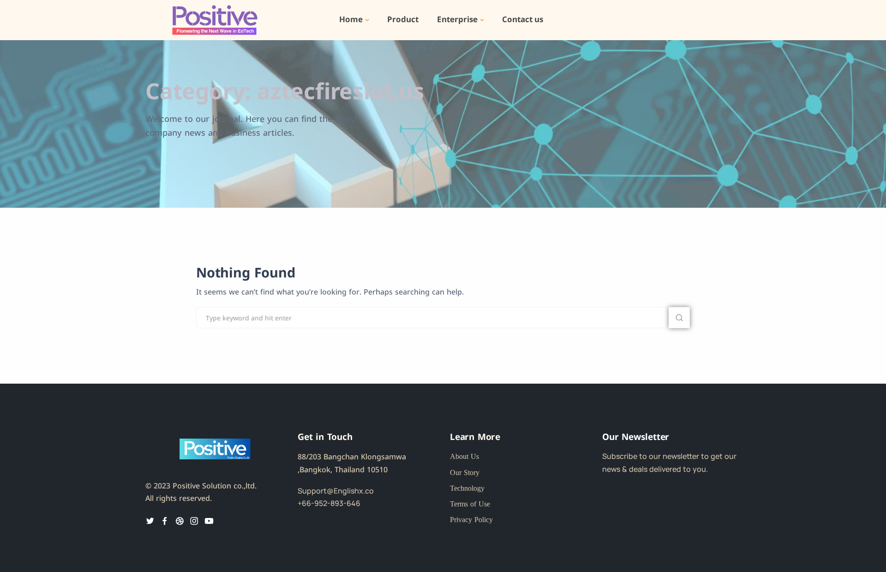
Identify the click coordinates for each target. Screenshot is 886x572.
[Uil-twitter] (150, 520)
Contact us (522, 20)
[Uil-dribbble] (179, 520)
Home (351, 20)
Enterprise (457, 20)
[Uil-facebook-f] (164, 520)
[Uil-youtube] (209, 520)
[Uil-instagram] (194, 520)
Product (403, 20)
